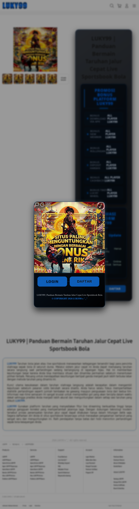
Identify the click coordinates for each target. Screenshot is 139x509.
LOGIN (52, 281)
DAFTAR (84, 281)
